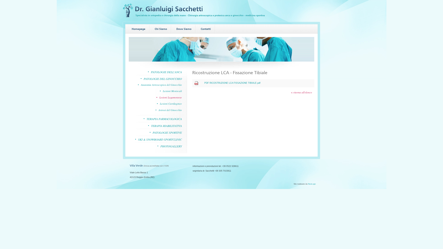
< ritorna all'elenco (301, 92)
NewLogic (312, 184)
